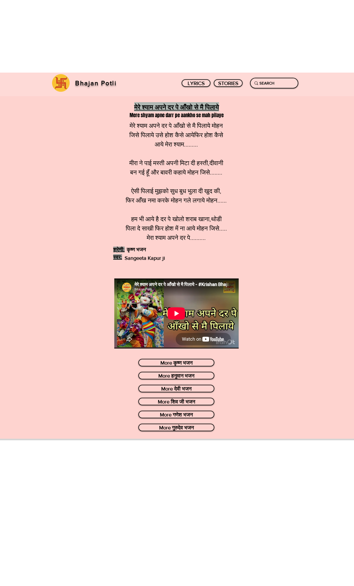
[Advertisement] (155, 36)
